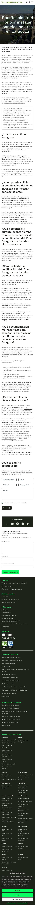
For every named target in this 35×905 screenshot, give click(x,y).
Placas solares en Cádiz (9, 743)
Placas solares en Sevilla (9, 740)
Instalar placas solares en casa (11, 657)
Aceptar (17, 890)
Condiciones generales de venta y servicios (15, 624)
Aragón (20, 737)
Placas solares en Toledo (9, 817)
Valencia (4, 867)
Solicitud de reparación (9, 602)
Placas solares (6, 696)
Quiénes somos (6, 610)
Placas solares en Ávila (25, 798)
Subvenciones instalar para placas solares (14, 690)
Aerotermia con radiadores (10, 722)
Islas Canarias (6, 783)
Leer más (24, 503)
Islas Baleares (22, 772)
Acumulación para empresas (10, 681)
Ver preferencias (17, 899)
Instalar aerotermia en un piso (11, 716)
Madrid (4, 854)
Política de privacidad (22, 902)
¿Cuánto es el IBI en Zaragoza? (12, 108)
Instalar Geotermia (7, 725)
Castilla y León (23, 796)
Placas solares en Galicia (9, 846)
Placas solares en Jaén (9, 764)
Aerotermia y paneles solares (10, 708)
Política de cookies (11, 902)
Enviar (5, 508)
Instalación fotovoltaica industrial (12, 660)
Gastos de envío (6, 612)
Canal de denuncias (8, 618)
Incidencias (5, 597)
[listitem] (7, 524)
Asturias (4, 772)
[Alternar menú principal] (32, 2)
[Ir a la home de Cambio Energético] (12, 2)
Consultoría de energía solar (10, 599)
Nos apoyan (5, 626)
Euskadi (4, 826)
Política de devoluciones (9, 615)
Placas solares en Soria (25, 818)
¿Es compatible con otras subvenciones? (15, 127)
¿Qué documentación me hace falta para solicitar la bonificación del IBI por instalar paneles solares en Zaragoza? (17, 124)
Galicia (4, 843)
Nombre (5, 556)
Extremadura (22, 826)
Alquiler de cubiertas (8, 684)
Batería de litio (6, 666)
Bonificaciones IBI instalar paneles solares (14, 687)
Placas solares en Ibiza (25, 775)
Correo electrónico (8, 564)
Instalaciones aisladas (8, 663)
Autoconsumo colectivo (9, 674)
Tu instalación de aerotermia (10, 705)
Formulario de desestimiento (10, 621)
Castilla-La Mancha (8, 796)
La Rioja (20, 843)
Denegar (17, 895)
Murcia (20, 854)
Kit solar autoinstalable (9, 693)
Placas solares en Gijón (9, 779)
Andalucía (5, 737)
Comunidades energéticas (10, 677)
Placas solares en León (25, 801)
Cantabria (21, 783)
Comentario (6, 541)
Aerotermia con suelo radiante (11, 719)
